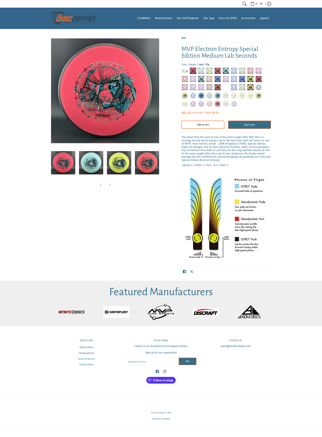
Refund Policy (87, 347)
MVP (183, 38)
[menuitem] (256, 3)
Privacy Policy (86, 364)
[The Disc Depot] (74, 18)
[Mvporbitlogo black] (161, 312)
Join (188, 361)
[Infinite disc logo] (71, 312)
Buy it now (249, 124)
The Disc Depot (157, 413)
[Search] (244, 3)
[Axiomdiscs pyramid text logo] (250, 312)
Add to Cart (203, 124)
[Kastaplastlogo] (116, 312)
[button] (184, 271)
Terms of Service (86, 359)
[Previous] (101, 185)
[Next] (109, 185)
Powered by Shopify (161, 419)
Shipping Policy (86, 353)
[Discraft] (205, 312)
